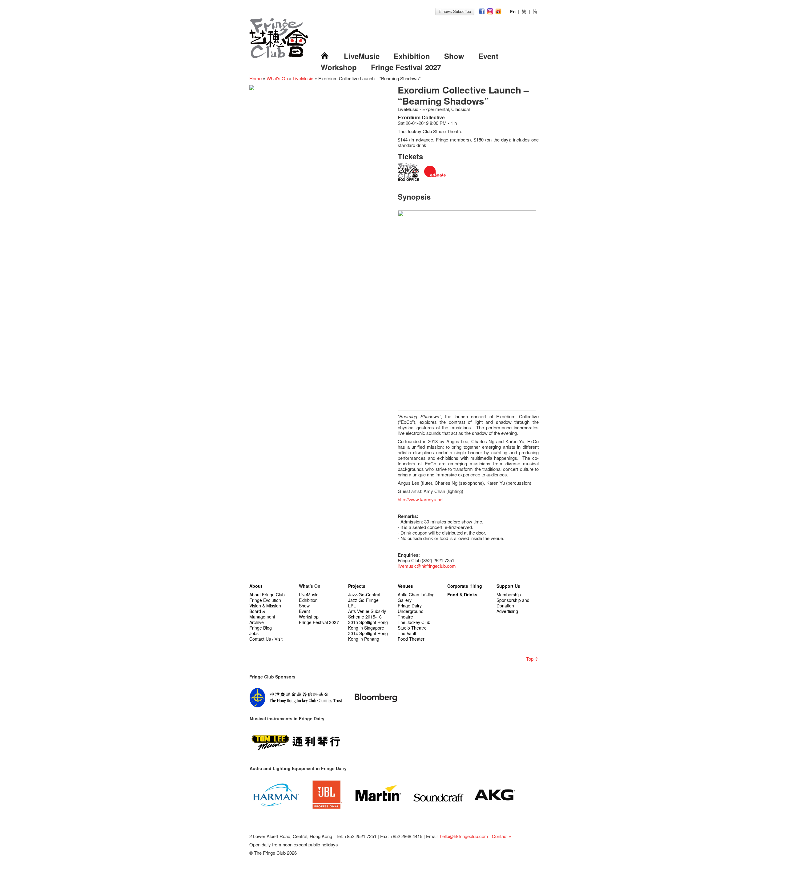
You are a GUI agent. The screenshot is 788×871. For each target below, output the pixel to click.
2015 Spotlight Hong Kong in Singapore (368, 625)
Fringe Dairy (410, 606)
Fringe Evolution (265, 600)
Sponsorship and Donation (513, 603)
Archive (256, 622)
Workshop (339, 67)
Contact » (501, 836)
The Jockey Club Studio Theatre (414, 625)
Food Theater (411, 639)
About (255, 586)
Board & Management (262, 614)
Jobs (254, 633)
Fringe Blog (260, 628)
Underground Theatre (411, 614)
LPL (352, 606)
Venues (405, 586)
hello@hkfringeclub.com (464, 836)
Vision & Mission (265, 606)
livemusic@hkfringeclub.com (427, 566)
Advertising (507, 611)
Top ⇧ (532, 658)
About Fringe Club (267, 594)
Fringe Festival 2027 (406, 67)
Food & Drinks (462, 594)
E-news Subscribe (455, 11)
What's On (277, 78)
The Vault (407, 633)
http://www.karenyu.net (421, 499)
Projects (356, 586)
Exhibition (412, 56)
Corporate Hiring (464, 586)
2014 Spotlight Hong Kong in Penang (368, 636)
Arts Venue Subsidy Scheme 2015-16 (367, 614)
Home (255, 78)
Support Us (508, 586)
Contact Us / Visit (266, 639)
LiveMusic (362, 56)
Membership (509, 594)
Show (454, 56)
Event (488, 56)
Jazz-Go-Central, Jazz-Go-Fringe (364, 597)
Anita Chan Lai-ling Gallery (416, 597)
